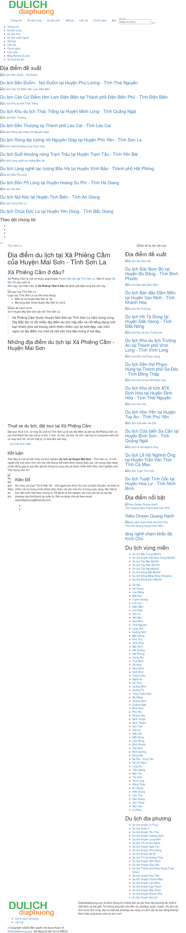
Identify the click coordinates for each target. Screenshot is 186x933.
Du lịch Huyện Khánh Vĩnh (147, 893)
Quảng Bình (139, 686)
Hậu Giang (138, 799)
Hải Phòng (138, 654)
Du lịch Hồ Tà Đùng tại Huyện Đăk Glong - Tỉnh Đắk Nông (148, 321)
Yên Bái (136, 617)
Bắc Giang (138, 635)
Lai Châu (137, 610)
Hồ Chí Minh (139, 762)
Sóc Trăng (138, 802)
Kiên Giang (138, 791)
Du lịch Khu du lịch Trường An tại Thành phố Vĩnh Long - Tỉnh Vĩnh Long (150, 345)
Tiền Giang (138, 770)
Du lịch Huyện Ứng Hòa (145, 864)
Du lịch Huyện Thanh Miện (147, 879)
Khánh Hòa (138, 715)
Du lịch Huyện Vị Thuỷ (145, 825)
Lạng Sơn (137, 628)
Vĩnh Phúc (138, 643)
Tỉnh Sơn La (15, 245)
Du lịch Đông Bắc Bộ (146, 572)
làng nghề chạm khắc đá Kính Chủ (148, 535)
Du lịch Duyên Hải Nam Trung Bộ (153, 557)
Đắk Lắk (137, 733)
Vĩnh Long (138, 780)
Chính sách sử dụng (26, 918)
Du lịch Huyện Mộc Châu (146, 890)
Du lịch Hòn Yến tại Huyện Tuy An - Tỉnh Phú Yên (150, 414)
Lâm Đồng (138, 741)
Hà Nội (136, 585)
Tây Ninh (137, 748)
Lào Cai (136, 603)
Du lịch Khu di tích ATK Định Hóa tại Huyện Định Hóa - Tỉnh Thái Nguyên (148, 393)
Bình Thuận (139, 722)
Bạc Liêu (137, 806)
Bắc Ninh (137, 646)
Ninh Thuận (139, 719)
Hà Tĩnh (137, 683)
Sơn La (136, 614)
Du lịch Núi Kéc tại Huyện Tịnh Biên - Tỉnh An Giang (50, 196)
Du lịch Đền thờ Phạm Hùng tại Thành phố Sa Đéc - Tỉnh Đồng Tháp (151, 369)
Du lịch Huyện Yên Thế (145, 832)
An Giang (137, 788)
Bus (114, 20)
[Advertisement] (64, 386)
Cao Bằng (138, 592)
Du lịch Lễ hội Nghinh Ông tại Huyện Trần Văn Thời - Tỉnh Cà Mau (150, 459)
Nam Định (138, 668)
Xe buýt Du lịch (16, 59)
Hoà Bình (137, 621)
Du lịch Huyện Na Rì (144, 854)
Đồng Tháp (138, 784)
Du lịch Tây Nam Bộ (145, 565)
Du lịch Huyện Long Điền (146, 839)
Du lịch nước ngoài (18, 37)
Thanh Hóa (138, 675)
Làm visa (12, 52)
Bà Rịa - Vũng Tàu (142, 759)
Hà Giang (137, 588)
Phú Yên (137, 712)
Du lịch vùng (34, 20)
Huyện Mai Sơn (68, 278)
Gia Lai (136, 730)
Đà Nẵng (137, 697)
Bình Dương (139, 751)
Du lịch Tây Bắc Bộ (145, 561)
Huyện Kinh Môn (153, 526)
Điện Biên (137, 606)
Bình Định (138, 708)
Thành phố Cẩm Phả (158, 508)
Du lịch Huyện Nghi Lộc (145, 846)
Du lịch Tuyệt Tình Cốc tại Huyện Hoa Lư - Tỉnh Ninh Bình (150, 483)
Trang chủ (16, 20)
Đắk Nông (138, 737)
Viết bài (69, 20)
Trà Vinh (137, 777)
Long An (137, 766)
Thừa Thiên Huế (141, 693)
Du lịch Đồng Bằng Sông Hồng (152, 576)
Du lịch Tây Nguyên (145, 568)
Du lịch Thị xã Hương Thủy (147, 857)
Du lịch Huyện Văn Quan (146, 861)
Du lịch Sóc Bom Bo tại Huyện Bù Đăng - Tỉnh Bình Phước (151, 273)
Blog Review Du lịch (18, 55)
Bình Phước (139, 744)
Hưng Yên (138, 657)
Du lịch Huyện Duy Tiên (145, 875)
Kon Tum (137, 726)
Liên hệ (83, 20)
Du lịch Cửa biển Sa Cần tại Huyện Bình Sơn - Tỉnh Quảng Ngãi (151, 436)
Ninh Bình (138, 672)
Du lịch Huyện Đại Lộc (145, 897)
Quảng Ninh (139, 632)
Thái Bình (137, 661)
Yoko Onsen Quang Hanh (149, 515)
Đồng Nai (137, 755)
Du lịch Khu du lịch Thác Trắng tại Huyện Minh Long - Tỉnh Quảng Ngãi (68, 111)
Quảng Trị (138, 690)
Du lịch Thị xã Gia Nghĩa (146, 843)
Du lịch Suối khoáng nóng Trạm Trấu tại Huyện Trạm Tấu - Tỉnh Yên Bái (69, 154)
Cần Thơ (137, 795)
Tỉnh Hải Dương (134, 526)
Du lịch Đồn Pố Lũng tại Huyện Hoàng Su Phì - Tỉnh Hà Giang (59, 182)
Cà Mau (136, 810)
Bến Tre (136, 773)
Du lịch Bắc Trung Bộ (146, 554)
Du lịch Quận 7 (140, 828)
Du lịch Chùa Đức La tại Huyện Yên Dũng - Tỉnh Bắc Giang (56, 211)
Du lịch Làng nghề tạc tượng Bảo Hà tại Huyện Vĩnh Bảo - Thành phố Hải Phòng (77, 168)
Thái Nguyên (139, 625)
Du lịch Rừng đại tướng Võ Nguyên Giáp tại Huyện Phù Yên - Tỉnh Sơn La (70, 139)
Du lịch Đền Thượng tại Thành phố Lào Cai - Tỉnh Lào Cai (55, 125)
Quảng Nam (139, 701)
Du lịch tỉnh (53, 20)
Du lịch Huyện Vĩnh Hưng (146, 850)
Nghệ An (137, 679)
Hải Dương (138, 650)
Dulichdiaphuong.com (20, 931)
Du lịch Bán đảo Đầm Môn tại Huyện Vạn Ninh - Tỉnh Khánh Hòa (150, 297)
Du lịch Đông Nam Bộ (146, 579)
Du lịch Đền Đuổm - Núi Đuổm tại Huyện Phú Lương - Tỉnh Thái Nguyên (69, 82)
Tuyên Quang (140, 599)
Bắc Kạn (137, 596)
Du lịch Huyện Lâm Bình (146, 883)
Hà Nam (137, 664)
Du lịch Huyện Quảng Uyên (148, 835)
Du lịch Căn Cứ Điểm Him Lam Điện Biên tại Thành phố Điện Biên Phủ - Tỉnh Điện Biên (84, 97)
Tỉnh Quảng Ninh (135, 508)
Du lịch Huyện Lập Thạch (146, 886)
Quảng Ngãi (139, 704)
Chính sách (99, 20)
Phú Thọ (137, 639)
